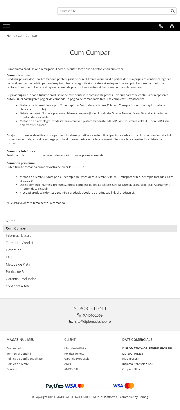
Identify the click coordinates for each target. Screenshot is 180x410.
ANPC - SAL (71, 369)
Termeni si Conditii (19, 242)
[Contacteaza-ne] (161, 26)
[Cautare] (173, 11)
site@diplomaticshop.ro (92, 321)
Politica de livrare (18, 364)
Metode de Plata (18, 264)
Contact (12, 369)
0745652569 (92, 315)
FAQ (9, 257)
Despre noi (14, 250)
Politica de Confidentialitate (25, 359)
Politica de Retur (18, 271)
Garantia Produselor (21, 279)
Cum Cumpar (27, 35)
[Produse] (7, 27)
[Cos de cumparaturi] (172, 26)
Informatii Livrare (18, 235)
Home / (12, 35)
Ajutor (10, 221)
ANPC (68, 364)
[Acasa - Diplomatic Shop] (25, 11)
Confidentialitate (18, 286)
